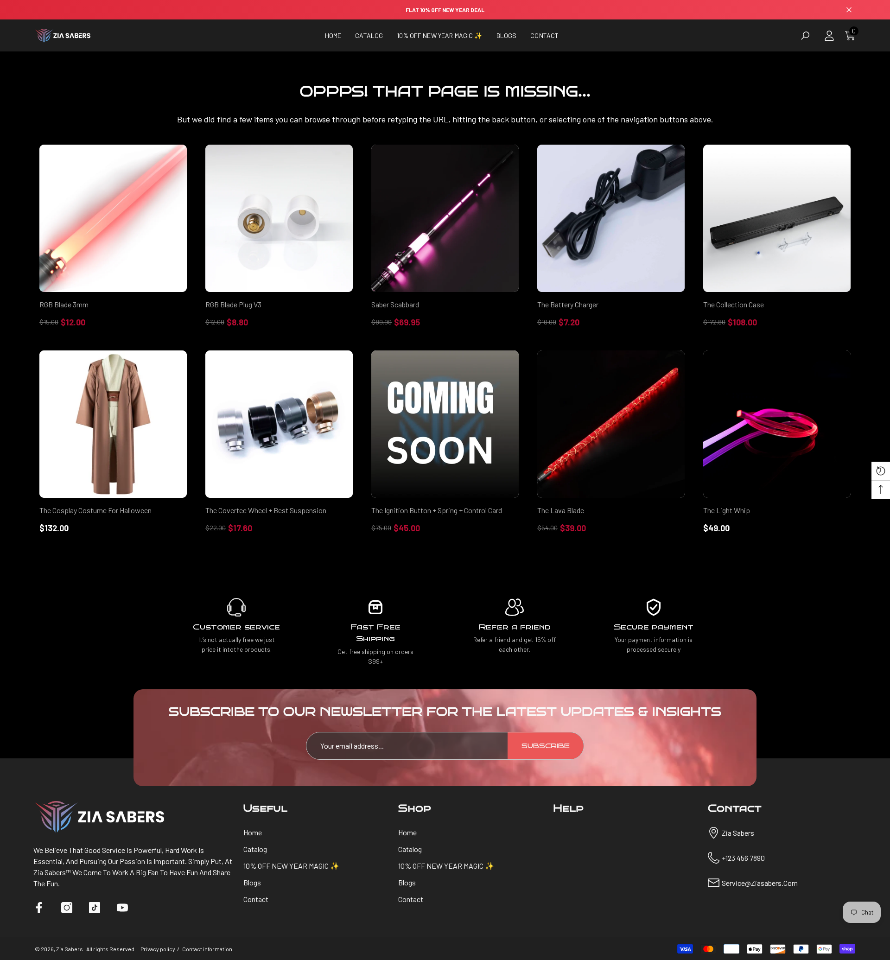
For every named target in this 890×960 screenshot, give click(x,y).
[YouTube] (122, 907)
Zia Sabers (70, 949)
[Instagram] (66, 907)
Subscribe (545, 746)
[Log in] (829, 36)
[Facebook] (38, 907)
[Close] (849, 10)
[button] (369, 35)
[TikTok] (94, 907)
